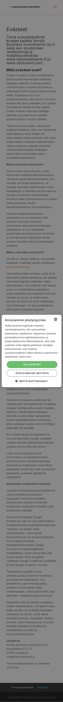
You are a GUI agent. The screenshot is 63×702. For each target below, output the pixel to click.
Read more (25, 356)
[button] (31, 381)
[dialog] (31, 351)
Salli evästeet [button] (32, 364)
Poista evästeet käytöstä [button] (32, 373)
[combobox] (55, 319)
